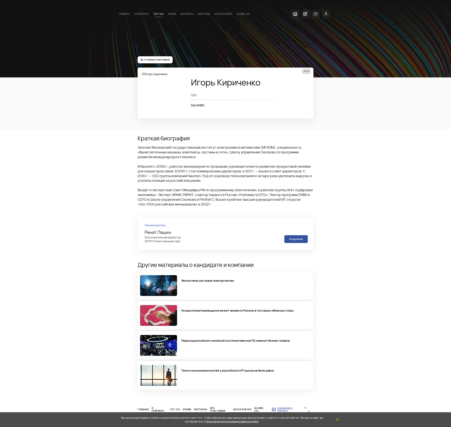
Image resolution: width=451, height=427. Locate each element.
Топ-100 (158, 13)
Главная (124, 13)
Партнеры (204, 13)
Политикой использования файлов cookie (232, 421)
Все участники (217, 409)
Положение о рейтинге (285, 409)
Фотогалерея (223, 13)
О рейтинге (141, 13)
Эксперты (186, 13)
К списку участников (157, 59)
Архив (172, 13)
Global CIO (243, 13)
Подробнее (296, 239)
